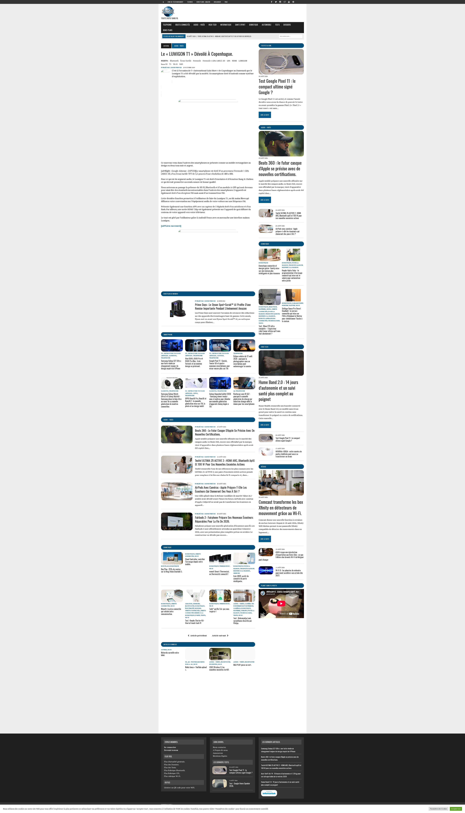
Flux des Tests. (170, 767)
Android (196, 604)
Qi (234, 391)
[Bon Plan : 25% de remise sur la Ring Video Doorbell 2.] (172, 562)
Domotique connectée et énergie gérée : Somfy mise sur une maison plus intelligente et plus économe (269, 269)
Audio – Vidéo (199, 24)
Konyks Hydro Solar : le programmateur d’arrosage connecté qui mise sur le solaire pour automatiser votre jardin (292, 275)
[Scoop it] (302, 1)
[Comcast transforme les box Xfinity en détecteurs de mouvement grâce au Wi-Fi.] (281, 493)
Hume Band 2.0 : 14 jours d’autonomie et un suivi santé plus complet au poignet (278, 390)
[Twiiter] (276, 1)
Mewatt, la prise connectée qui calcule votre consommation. (171, 611)
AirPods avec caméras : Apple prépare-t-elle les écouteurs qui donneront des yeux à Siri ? (221, 489)
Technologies (246, 613)
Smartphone (167, 334)
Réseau (263, 466)
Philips (244, 610)
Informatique (225, 24)
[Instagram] (280, 1)
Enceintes (213, 664)
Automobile (266, 24)
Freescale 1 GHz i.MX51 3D (214, 60)
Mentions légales (220, 756)
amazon (188, 604)
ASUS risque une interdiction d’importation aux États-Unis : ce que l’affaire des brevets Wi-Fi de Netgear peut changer (281, 556)
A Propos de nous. (220, 750)
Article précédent (198, 635)
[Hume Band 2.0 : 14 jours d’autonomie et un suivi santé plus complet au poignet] (281, 374)
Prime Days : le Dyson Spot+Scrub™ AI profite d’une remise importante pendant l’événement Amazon (223, 306)
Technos (190, 2)
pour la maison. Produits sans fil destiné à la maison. (244, 568)
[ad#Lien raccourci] (171, 225)
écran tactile (185, 60)
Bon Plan (165, 566)
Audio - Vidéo (238, 604)
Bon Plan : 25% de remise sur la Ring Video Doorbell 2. (171, 570)
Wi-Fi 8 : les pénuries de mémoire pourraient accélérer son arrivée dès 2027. (289, 573)
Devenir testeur (171, 750)
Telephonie (167, 24)
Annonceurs (218, 753)
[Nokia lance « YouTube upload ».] (196, 658)
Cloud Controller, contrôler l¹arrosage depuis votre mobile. (195, 562)
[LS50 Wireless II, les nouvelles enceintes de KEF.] (220, 658)
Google (220, 355)
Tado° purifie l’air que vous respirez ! (219, 610)
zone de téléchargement (175, 2)
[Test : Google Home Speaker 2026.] (219, 786)
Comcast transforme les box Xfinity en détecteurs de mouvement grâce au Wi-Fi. (281, 507)
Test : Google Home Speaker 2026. (239, 784)
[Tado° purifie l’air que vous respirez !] (220, 600)
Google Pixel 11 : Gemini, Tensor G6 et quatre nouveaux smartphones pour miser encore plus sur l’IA (219, 364)
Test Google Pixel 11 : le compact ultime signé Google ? (277, 86)
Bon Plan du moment (170, 293)
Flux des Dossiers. (171, 764)
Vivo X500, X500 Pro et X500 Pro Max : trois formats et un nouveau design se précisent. (194, 362)
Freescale (197, 60)
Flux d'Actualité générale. (174, 761)
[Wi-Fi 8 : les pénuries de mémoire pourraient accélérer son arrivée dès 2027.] (266, 572)
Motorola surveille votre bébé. (170, 654)
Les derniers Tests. (221, 762)
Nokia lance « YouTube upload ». (196, 668)
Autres (164, 650)
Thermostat (224, 566)
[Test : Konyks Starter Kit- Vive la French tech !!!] (196, 600)
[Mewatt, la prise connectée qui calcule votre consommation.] (172, 600)
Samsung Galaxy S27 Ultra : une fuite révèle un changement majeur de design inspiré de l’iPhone (171, 364)
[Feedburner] (298, 1)
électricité (189, 608)
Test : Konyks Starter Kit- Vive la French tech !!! (194, 622)
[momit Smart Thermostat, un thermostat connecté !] (220, 562)
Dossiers (287, 24)
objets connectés (182, 24)
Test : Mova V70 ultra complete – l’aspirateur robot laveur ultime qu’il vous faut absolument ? (269, 330)
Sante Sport (240, 24)
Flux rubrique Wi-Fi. (172, 776)
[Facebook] (271, 1)
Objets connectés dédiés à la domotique (195, 613)
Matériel (237, 610)
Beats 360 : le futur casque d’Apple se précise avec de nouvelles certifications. (225, 432)
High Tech (213, 24)
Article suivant (219, 635)
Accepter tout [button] (456, 809)
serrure (236, 573)
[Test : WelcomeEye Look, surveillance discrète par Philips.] (244, 600)
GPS (228, 60)
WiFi (181, 64)
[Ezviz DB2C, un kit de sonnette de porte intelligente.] (244, 562)
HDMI (234, 60)
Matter (292, 305)
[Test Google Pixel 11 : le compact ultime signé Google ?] (281, 72)
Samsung (173, 355)
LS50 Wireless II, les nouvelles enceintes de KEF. (219, 668)
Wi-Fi (175, 64)
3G (186, 662)
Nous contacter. (219, 747)
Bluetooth (174, 60)
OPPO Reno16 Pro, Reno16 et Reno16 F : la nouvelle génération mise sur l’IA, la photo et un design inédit (195, 402)
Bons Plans (167, 30)
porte (197, 615)
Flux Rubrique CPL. (172, 773)
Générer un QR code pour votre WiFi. (179, 787)
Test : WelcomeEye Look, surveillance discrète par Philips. (242, 621)
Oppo (195, 393)
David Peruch (176, 67)
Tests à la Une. (266, 45)
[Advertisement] (208, 703)
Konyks (198, 608)
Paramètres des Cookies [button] (438, 809)
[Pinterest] (293, 1)
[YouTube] (289, 1)
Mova (269, 309)
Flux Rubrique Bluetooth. (174, 770)
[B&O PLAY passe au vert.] (244, 658)
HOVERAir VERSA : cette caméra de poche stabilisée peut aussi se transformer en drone (289, 454)
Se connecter (170, 747)
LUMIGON (243, 60)
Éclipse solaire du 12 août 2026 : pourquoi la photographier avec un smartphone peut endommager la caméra (242, 361)
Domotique (253, 24)
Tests (277, 24)
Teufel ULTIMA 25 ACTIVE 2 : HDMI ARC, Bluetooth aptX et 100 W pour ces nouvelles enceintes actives (225, 462)
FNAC (226, 2)
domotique (167, 547)
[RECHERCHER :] (291, 36)
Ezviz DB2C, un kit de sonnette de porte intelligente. (241, 579)
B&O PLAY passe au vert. (242, 664)
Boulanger (217, 2)
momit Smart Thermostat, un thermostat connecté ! (219, 572)
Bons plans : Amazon (203, 2)
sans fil (164, 64)
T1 (170, 64)
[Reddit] (285, 1)
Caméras (236, 608)
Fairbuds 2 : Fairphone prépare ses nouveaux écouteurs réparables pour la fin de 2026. (224, 519)
